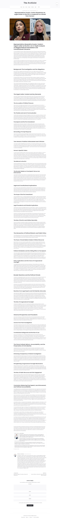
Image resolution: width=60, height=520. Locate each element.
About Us (27, 517)
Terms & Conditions (36, 517)
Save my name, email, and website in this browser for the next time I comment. (30, 502)
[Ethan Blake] (15, 455)
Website (30, 498)
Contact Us (30, 517)
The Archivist (30, 3)
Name (30, 491)
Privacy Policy (23, 517)
